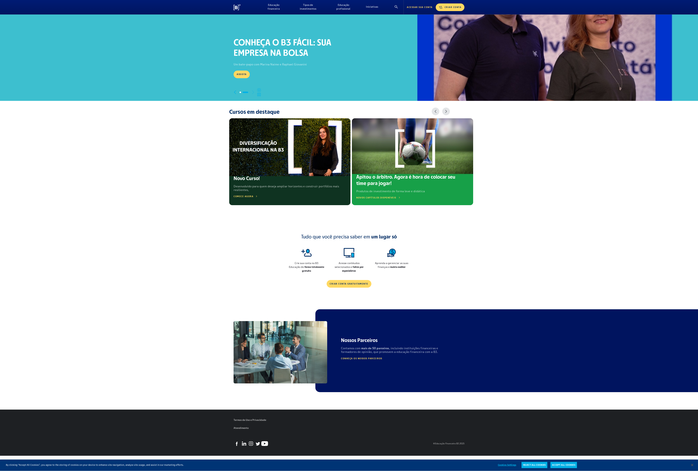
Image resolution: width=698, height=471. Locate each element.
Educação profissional (343, 6)
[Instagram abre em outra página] (250, 443)
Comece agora (243, 196)
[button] (242, 92)
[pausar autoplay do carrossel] (259, 92)
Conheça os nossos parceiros (361, 358)
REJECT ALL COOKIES (534, 464)
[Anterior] (435, 111)
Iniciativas (372, 6)
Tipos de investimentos (308, 6)
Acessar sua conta (420, 7)
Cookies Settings (507, 464)
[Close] (692, 465)
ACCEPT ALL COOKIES (563, 464)
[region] (349, 465)
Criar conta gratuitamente (349, 283)
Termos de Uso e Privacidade (250, 420)
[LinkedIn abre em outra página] (243, 443)
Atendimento (241, 428)
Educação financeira (274, 6)
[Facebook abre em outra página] (237, 443)
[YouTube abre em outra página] (264, 443)
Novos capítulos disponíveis (376, 197)
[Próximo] (446, 111)
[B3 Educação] (245, 7)
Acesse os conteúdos (251, 76)
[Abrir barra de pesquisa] (396, 7)
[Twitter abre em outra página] (257, 443)
